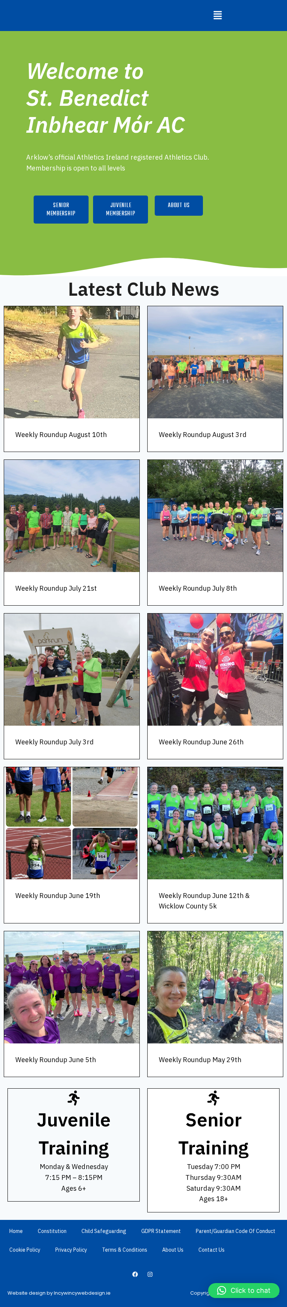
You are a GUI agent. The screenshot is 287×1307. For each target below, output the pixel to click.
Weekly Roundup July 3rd (54, 742)
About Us (172, 1249)
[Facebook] (135, 1274)
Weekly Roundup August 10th (61, 434)
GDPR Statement (161, 1231)
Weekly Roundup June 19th (57, 895)
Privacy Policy (71, 1249)
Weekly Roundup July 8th (198, 588)
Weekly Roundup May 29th (200, 1059)
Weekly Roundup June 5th (55, 1059)
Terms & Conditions (124, 1249)
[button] (217, 15)
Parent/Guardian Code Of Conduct (235, 1231)
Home (16, 1231)
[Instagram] (150, 1274)
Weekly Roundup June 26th (201, 742)
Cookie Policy (24, 1249)
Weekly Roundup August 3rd (203, 434)
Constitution (52, 1231)
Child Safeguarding (103, 1231)
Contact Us (211, 1249)
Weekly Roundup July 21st (56, 588)
